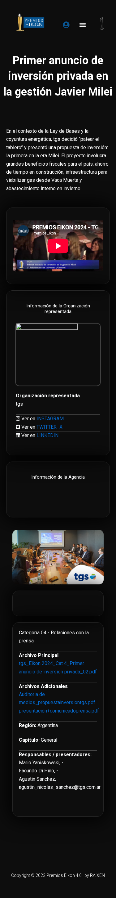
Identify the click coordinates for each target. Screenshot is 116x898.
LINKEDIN (47, 435)
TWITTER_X (49, 427)
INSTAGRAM (50, 419)
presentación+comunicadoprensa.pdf (59, 711)
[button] (83, 25)
